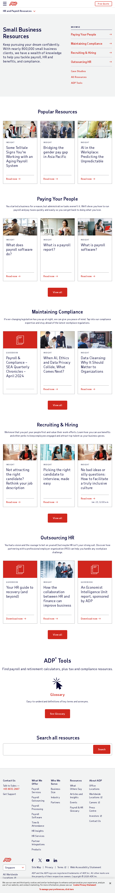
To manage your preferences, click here (56, 889)
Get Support (9, 793)
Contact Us (9, 780)
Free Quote (103, 3)
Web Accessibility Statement (85, 867)
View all (57, 292)
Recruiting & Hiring (83, 52)
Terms (60, 867)
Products (36, 849)
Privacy (49, 867)
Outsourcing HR (81, 62)
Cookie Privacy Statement (84, 885)
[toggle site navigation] (5, 3)
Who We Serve (55, 782)
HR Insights (38, 830)
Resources (76, 780)
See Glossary (57, 713)
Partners (55, 802)
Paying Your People (83, 34)
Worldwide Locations (95, 795)
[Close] (110, 883)
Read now (11, 178)
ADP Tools (77, 82)
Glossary (57, 694)
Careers (93, 802)
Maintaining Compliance (86, 43)
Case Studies (78, 71)
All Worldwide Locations (10, 876)
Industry (55, 797)
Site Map (36, 867)
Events (73, 802)
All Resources (79, 76)
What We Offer (37, 782)
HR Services (38, 835)
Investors (94, 815)
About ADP (95, 780)
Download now (14, 618)
